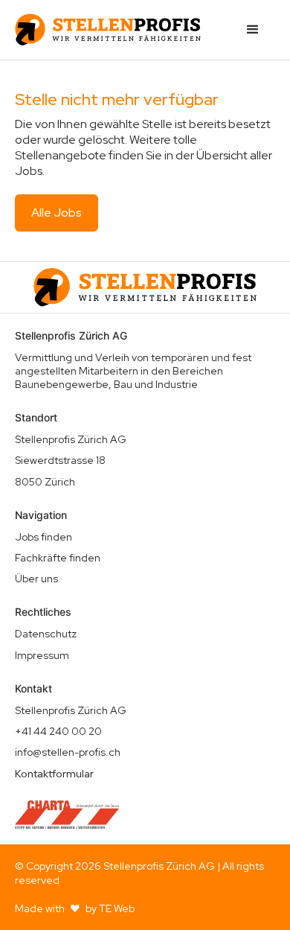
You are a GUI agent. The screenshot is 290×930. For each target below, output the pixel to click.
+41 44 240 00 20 (58, 731)
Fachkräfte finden (57, 557)
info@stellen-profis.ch (67, 752)
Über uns (36, 578)
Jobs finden (43, 537)
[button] (253, 29)
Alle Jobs (56, 212)
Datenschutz (46, 633)
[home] (108, 30)
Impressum (42, 655)
